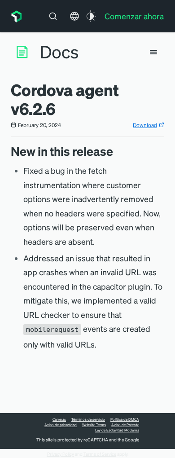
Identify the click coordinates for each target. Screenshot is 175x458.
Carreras (59, 419)
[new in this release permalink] (117, 151)
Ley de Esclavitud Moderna (117, 430)
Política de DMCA (124, 419)
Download (145, 125)
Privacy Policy (60, 454)
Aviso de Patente (125, 425)
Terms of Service (99, 454)
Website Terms (94, 425)
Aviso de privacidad (60, 425)
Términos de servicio (88, 419)
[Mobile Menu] (153, 52)
